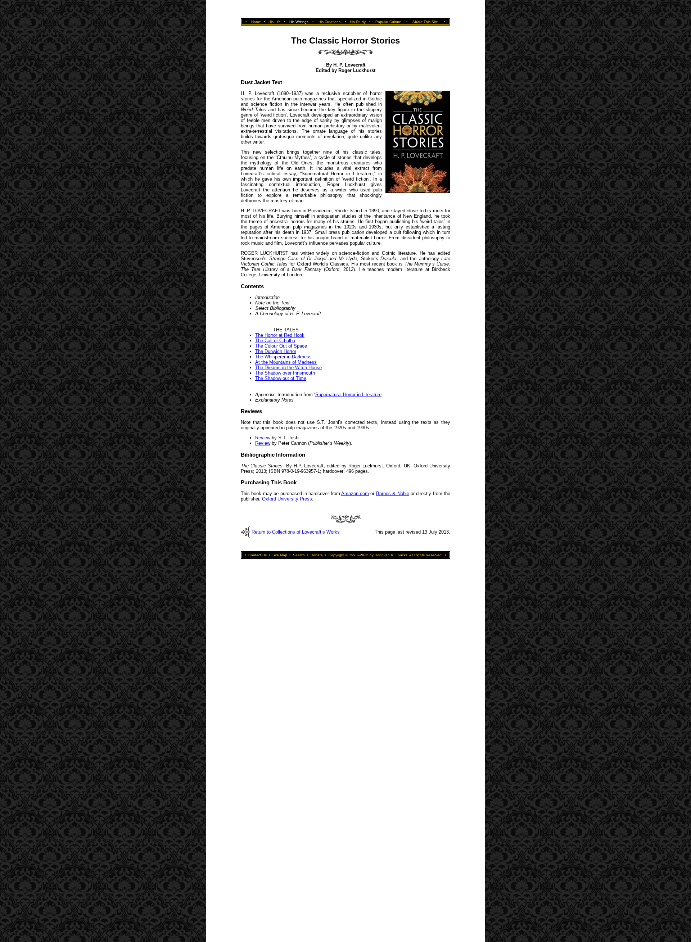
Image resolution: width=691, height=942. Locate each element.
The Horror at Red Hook (279, 335)
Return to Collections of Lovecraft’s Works (296, 532)
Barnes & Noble (392, 493)
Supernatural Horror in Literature (348, 394)
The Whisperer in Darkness (283, 356)
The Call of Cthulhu (275, 340)
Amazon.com (355, 493)
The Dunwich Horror (275, 351)
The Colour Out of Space (281, 346)
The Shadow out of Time (280, 378)
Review (262, 437)
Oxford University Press (287, 499)
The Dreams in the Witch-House (288, 367)
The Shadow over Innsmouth (285, 373)
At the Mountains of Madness (286, 362)
